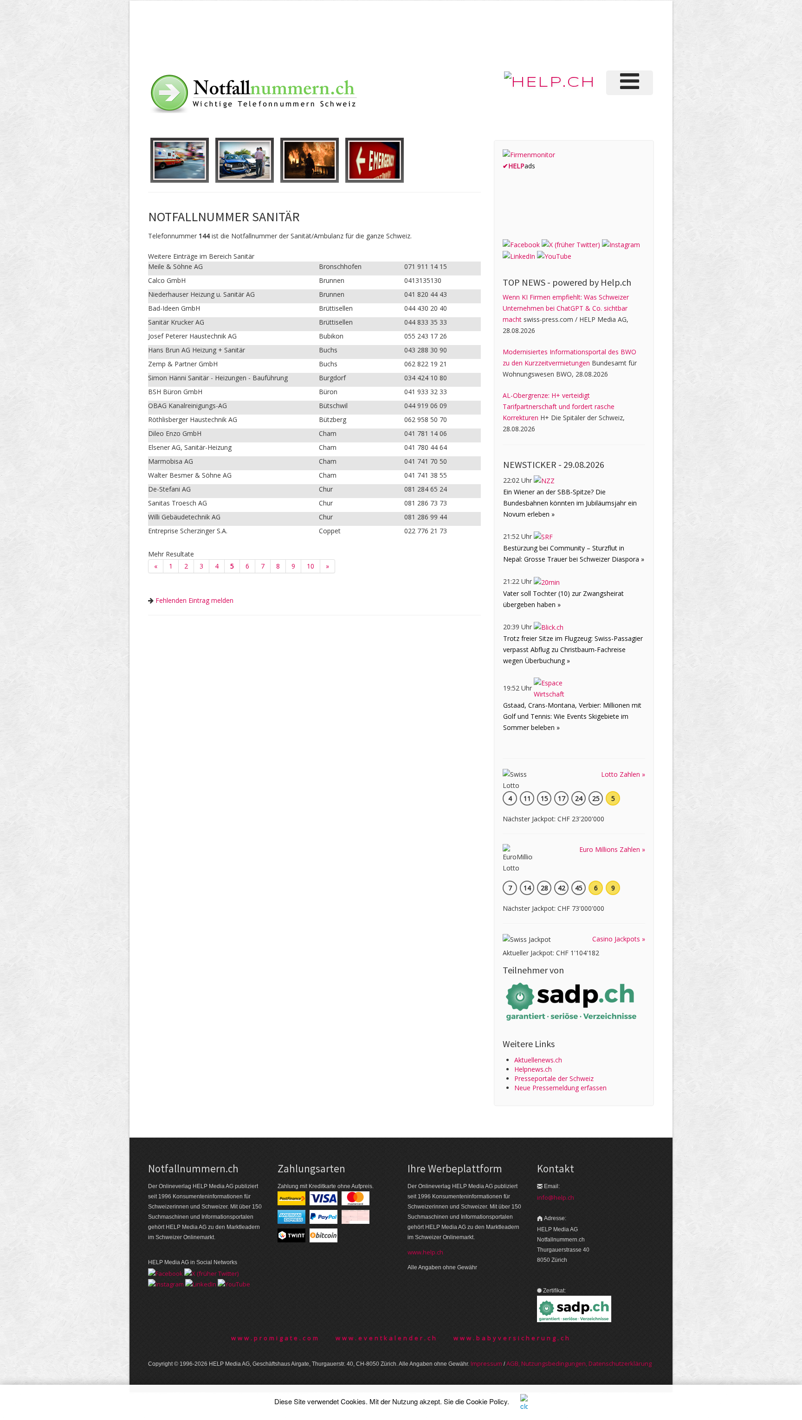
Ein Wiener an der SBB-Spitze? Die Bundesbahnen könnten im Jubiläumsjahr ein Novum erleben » (570, 502)
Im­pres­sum (486, 1363)
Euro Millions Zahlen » (612, 849)
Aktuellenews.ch (538, 1059)
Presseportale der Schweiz (554, 1078)
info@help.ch (555, 1197)
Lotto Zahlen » (623, 774)
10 (310, 566)
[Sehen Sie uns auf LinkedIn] (519, 255)
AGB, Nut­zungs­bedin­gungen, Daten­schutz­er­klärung (579, 1363)
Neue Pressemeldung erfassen (560, 1087)
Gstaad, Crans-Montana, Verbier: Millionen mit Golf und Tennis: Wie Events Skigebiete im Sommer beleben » (572, 716)
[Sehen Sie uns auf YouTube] (554, 255)
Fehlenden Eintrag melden (194, 600)
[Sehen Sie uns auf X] (571, 243)
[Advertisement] (498, 34)
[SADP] (572, 1000)
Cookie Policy (486, 1401)
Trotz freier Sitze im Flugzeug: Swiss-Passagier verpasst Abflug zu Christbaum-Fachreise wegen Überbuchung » (573, 649)
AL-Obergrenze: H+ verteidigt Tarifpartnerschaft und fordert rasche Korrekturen (558, 406)
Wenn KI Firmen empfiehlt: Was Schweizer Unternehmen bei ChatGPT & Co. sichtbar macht (566, 308)
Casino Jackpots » (618, 938)
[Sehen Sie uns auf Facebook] (521, 243)
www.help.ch (425, 1252)
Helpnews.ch (533, 1069)
